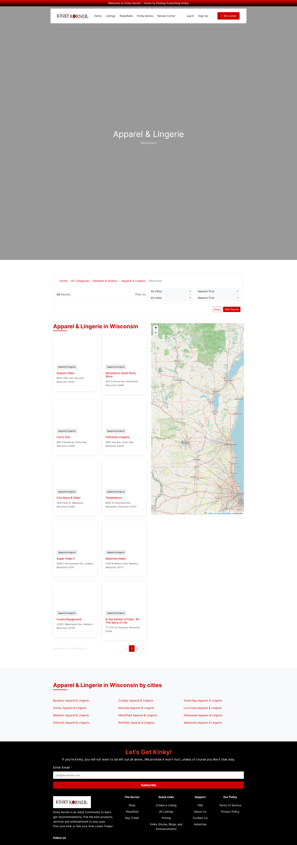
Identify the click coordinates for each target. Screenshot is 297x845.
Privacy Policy (230, 811)
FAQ (200, 805)
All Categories (80, 281)
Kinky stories (145, 15)
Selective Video (116, 558)
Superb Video (65, 373)
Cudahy (89, 563)
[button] (185, 443)
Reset (217, 309)
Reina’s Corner (166, 15)
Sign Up (203, 15)
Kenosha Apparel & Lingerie (136, 708)
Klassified (132, 811)
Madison (133, 563)
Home (98, 15)
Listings (110, 15)
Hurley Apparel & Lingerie (69, 708)
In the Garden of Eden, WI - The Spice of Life (123, 621)
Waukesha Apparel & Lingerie (203, 722)
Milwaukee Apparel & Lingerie (203, 715)
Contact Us (200, 818)
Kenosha (79, 378)
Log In (190, 15)
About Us (200, 811)
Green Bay (80, 442)
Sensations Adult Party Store (121, 374)
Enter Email (62, 767)
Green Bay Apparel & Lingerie (203, 700)
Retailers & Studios (105, 281)
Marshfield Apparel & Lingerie (137, 715)
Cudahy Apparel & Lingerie (135, 700)
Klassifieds (126, 15)
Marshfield (132, 381)
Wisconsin (62, 381)
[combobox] (170, 291)
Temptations (114, 497)
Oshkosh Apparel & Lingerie (71, 722)
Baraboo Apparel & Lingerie (71, 700)
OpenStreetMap (224, 513)
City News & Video (69, 497)
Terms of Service (230, 805)
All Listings (166, 811)
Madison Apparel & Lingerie (71, 715)
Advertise (200, 824)
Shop (132, 805)
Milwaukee (111, 506)
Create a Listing (166, 805)
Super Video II (66, 558)
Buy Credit (132, 818)
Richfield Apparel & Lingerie (136, 722)
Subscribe (148, 785)
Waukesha (77, 502)
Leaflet (209, 513)
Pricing (166, 818)
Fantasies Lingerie (117, 437)
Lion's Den (63, 437)
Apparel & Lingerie (133, 281)
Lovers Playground (69, 619)
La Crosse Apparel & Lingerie (203, 708)
